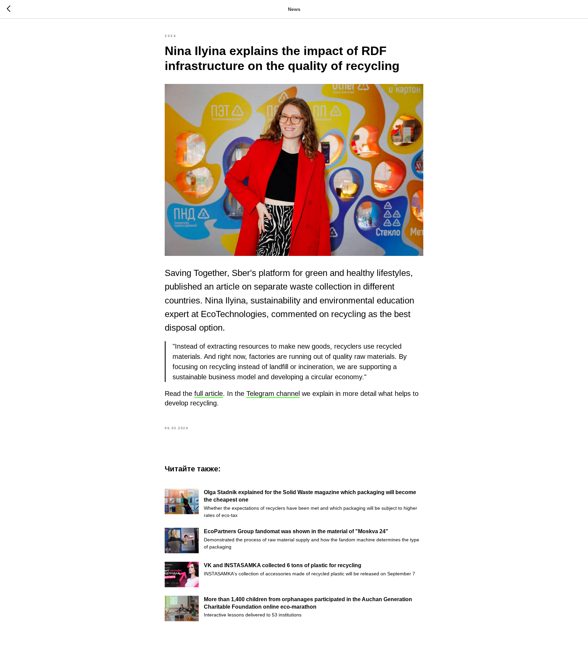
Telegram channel (273, 393)
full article (208, 393)
